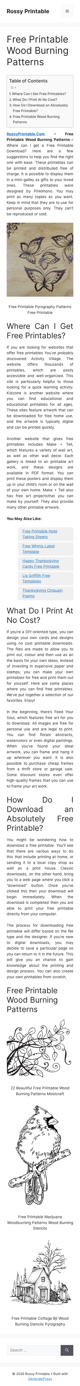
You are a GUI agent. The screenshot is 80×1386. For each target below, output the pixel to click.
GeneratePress (40, 1379)
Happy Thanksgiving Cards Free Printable (40, 564)
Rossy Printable (28, 11)
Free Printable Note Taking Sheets (39, 534)
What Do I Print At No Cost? (35, 99)
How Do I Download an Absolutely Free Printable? (40, 108)
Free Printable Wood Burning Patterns (36, 119)
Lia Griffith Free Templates (36, 578)
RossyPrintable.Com (26, 134)
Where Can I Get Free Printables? (39, 94)
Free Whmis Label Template (38, 549)
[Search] (67, 1350)
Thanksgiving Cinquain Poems (42, 593)
